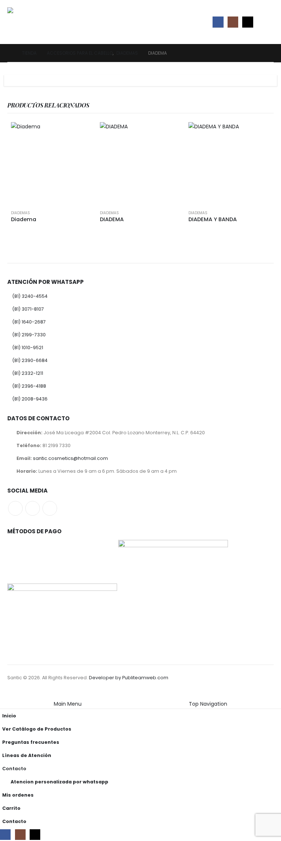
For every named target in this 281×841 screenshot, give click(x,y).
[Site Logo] (27, 22)
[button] (267, 22)
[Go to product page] (52, 163)
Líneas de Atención (26, 755)
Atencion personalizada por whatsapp (59, 782)
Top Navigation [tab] (208, 703)
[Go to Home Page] (9, 53)
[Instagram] (233, 22)
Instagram (32, 508)
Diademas (20, 213)
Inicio (9, 716)
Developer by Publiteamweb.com (128, 677)
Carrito (11, 808)
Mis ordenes (18, 795)
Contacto (14, 768)
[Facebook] (218, 22)
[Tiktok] (247, 22)
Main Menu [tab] (68, 703)
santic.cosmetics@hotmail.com (70, 458)
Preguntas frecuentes (30, 742)
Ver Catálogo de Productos (36, 729)
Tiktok (49, 508)
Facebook (15, 508)
